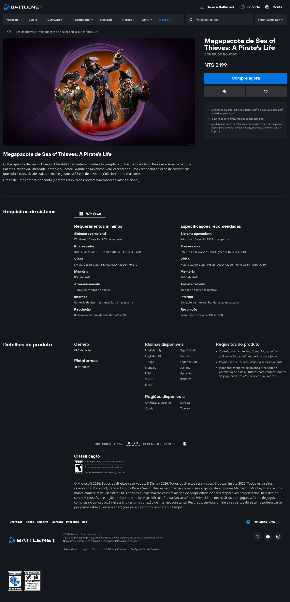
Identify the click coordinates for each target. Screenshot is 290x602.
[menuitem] (14, 19)
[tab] (90, 213)
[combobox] (223, 20)
